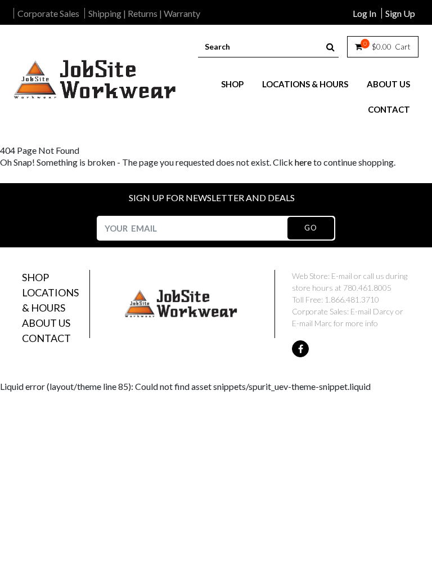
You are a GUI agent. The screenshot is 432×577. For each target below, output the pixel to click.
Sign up (400, 13)
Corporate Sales (48, 13)
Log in (364, 13)
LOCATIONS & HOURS (305, 84)
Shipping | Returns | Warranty (144, 13)
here (303, 162)
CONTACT (389, 109)
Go (310, 227)
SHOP (232, 84)
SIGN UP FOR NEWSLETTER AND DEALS (212, 197)
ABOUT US (388, 84)
